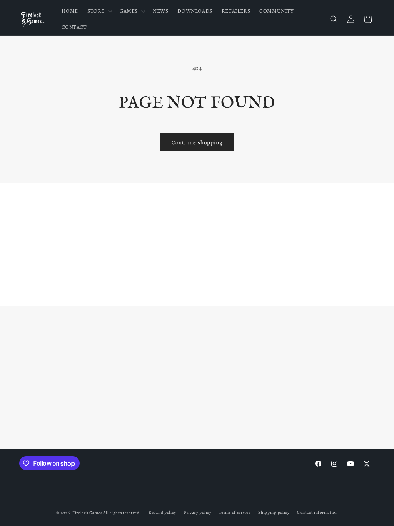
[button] (99, 11)
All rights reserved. (122, 513)
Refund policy (162, 512)
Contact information (317, 512)
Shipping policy (274, 512)
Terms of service (234, 512)
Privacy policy (198, 512)
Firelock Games (87, 513)
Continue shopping (197, 142)
